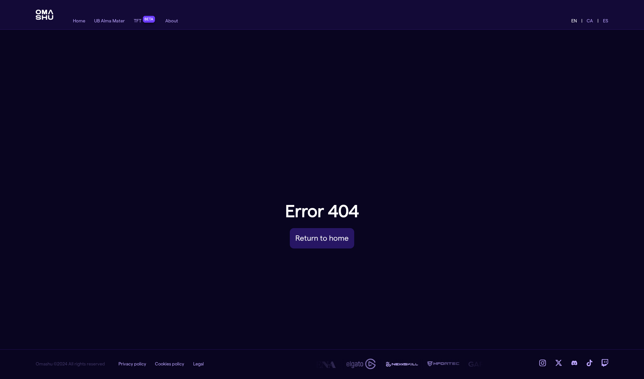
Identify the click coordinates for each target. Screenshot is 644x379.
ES (605, 21)
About (171, 21)
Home (79, 21)
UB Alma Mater (109, 21)
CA (590, 21)
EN (574, 21)
